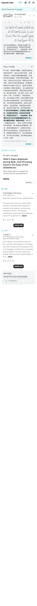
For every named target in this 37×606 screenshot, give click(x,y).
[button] (32, 27)
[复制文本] (20, 22)
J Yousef (6, 235)
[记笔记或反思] (28, 22)
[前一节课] (30, 15)
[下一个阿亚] (33, 15)
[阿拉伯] (28, 66)
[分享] (24, 22)
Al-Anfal (18, 14)
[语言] (26, 3)
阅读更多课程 (18, 225)
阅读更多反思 (18, 266)
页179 (16, 17)
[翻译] (31, 66)
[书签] (9, 22)
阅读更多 (6, 179)
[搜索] (29, 3)
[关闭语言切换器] (33, 9)
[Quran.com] (7, 3)
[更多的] (32, 22)
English (19, 9)
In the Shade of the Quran (12, 193)
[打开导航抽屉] (33, 3)
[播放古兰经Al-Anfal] (5, 22)
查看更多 (24, 216)
